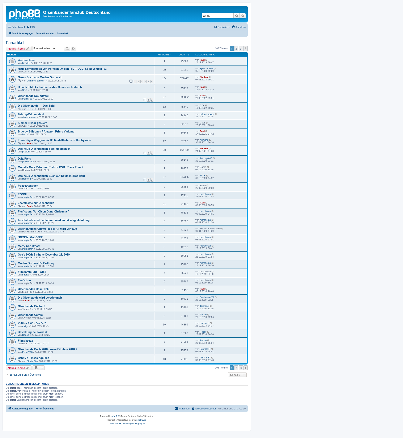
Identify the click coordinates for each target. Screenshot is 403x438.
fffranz (25, 274)
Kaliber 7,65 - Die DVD (32, 323)
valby (25, 326)
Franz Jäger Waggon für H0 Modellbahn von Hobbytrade (54, 140)
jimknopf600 (28, 161)
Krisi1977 (27, 63)
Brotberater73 (207, 297)
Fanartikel (15, 42)
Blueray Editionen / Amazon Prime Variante (46, 131)
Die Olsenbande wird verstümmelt (40, 297)
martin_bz (27, 98)
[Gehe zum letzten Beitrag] (206, 60)
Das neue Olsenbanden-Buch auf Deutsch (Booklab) (51, 175)
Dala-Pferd (24, 158)
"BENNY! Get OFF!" (30, 237)
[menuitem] (30, 27)
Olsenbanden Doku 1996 (33, 289)
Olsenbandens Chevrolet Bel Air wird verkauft (47, 228)
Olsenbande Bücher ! (31, 306)
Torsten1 (204, 306)
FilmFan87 (205, 357)
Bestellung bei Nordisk (32, 332)
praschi (26, 151)
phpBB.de (141, 420)
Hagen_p (26, 178)
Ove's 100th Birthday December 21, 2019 (44, 254)
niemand (204, 140)
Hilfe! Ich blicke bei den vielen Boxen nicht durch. (50, 87)
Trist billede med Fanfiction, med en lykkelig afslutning (54, 220)
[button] (245, 48)
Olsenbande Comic (30, 314)
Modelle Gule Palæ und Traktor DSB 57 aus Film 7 (50, 167)
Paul (202, 60)
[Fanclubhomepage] (25, 13)
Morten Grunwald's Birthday (36, 263)
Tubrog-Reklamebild (31, 114)
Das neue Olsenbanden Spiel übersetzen (44, 148)
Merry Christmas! (29, 246)
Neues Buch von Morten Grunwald (40, 77)
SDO (24, 90)
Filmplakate (25, 340)
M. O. (202, 175)
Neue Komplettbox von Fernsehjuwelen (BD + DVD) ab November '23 (62, 68)
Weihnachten (26, 60)
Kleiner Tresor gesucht (32, 123)
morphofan (27, 197)
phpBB (115, 416)
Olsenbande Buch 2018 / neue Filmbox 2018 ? (47, 349)
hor (24, 134)
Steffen (204, 77)
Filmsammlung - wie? (32, 271)
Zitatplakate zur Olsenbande (36, 203)
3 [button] (241, 48)
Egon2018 (27, 352)
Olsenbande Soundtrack (33, 95)
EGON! (22, 194)
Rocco (203, 314)
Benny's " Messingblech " (34, 357)
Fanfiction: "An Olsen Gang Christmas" (43, 211)
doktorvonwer (29, 117)
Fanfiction (24, 280)
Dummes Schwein (36, 80)
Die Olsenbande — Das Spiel (36, 105)
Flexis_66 (32, 361)
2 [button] (236, 48)
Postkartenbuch (28, 185)
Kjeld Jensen (206, 68)
